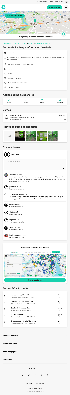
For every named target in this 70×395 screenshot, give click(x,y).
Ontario (23, 43)
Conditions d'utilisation (35, 388)
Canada (16, 43)
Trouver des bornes (46, 2)
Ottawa (30, 43)
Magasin (60, 2)
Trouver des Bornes (35, 280)
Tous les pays (7, 43)
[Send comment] (64, 168)
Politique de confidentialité (35, 391)
